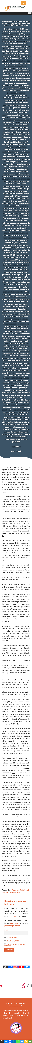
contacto (14, 916)
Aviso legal (25, 1011)
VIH (20, 484)
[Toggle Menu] (29, 13)
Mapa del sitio (15, 1011)
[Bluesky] (27, 967)
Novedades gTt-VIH (12, 941)
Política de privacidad (11, 1013)
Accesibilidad (7, 1018)
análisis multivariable (22, 631)
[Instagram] (16, 967)
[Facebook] (10, 967)
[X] (5, 967)
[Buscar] (23, 3)
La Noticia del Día (11, 937)
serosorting (26, 768)
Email (6, 930)
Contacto (6, 1011)
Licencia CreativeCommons (19, 1015)
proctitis (27, 511)
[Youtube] (21, 967)
